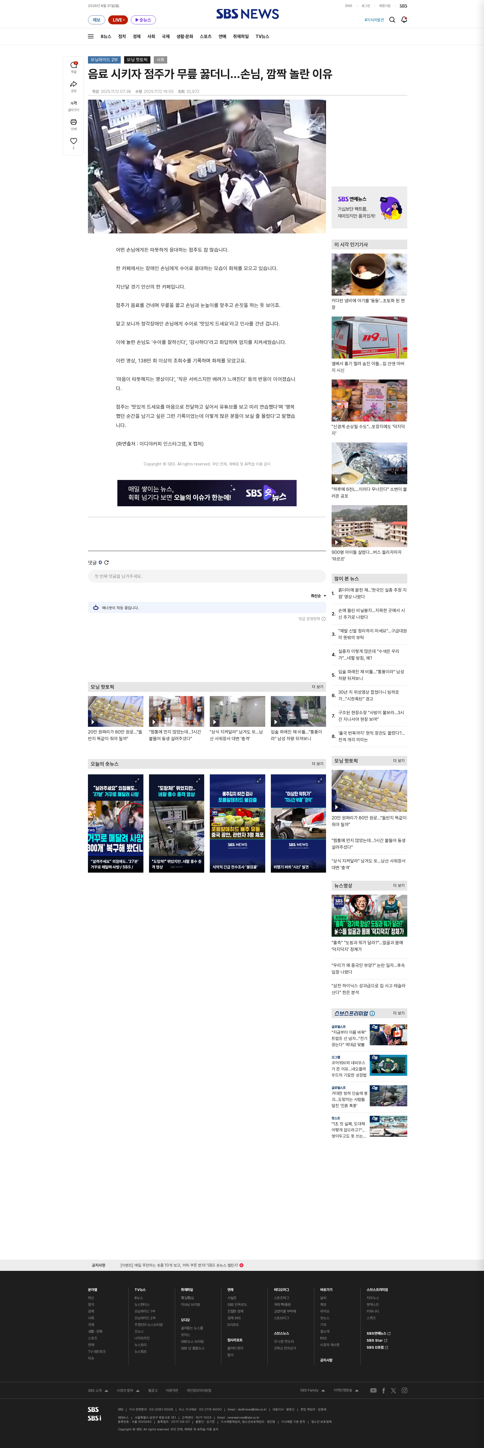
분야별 (92, 1288)
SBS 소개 (98, 1391)
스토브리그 (281, 1318)
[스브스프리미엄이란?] (373, 1013)
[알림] (404, 19)
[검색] (392, 19)
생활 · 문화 (95, 1331)
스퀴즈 (371, 1318)
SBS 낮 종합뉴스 (192, 1348)
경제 (137, 36)
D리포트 (233, 1325)
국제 (166, 36)
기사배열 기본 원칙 (293, 1422)
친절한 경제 (235, 1311)
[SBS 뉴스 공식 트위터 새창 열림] (393, 1390)
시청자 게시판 (329, 1345)
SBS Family (312, 1391)
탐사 (230, 1355)
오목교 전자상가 (285, 1348)
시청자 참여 (128, 1391)
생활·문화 (184, 36)
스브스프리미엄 (377, 1288)
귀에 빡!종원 (282, 1304)
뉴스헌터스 (142, 1304)
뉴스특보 (140, 1351)
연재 (230, 1288)
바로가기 (326, 1288)
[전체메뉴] (91, 36)
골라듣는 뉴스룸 (192, 1328)
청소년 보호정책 (321, 1422)
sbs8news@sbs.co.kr (252, 1409)
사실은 (232, 1298)
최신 (91, 1298)
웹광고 (152, 1390)
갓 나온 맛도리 (284, 1341)
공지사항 (326, 1360)
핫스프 (336, 1118)
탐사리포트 (235, 1338)
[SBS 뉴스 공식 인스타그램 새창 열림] (404, 1390)
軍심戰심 (187, 1298)
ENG (348, 6)
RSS (323, 1338)
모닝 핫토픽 (137, 59)
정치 (122, 36)
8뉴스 (106, 36)
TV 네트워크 (97, 1351)
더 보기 (316, 685)
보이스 (185, 1335)
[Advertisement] (207, 651)
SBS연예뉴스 (376, 1333)
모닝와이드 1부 (144, 1311)
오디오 (185, 1318)
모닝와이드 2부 (104, 59)
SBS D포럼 (375, 1347)
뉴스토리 (140, 1345)
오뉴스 (139, 1331)
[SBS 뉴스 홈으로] (248, 14)
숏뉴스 (324, 1318)
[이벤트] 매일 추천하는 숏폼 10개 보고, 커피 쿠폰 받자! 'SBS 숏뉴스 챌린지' (179, 1264)
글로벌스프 (339, 1027)
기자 (323, 1325)
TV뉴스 (262, 36)
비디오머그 (281, 1288)
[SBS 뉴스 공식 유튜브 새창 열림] (373, 1390)
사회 (151, 36)
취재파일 (241, 36)
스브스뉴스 (281, 1331)
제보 (323, 1304)
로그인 (366, 6)
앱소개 (324, 1331)
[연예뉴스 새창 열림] (369, 207)
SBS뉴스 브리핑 (192, 1341)
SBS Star (375, 1340)
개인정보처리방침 (199, 1390)
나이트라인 (142, 1338)
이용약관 (172, 1390)
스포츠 (206, 36)
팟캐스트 (373, 1304)
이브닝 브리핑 (190, 1304)
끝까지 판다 (235, 1348)
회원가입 (384, 6)
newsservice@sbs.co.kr (243, 1417)
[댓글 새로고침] (106, 562)
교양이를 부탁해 (285, 1311)
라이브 (324, 1311)
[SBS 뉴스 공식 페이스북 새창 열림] (384, 1390)
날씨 (323, 1298)
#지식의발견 (374, 20)
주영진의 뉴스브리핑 (148, 1325)
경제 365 (234, 1318)
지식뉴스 (373, 1298)
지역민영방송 (346, 1391)
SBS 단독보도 (237, 1304)
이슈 (91, 1358)
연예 (222, 36)
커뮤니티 (373, 1311)
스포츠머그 (281, 1298)
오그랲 (336, 1057)
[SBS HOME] (403, 5)
